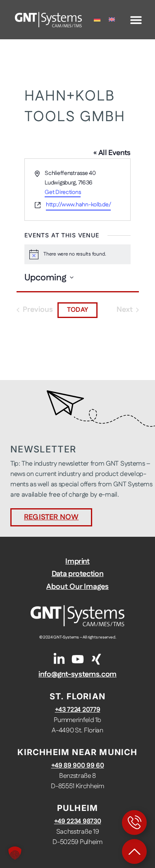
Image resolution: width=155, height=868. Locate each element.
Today (77, 310)
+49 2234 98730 (77, 821)
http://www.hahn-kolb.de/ (78, 205)
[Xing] (96, 659)
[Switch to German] (97, 19)
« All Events (112, 153)
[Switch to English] (112, 19)
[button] (136, 19)
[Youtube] (78, 659)
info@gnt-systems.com (77, 674)
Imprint (77, 561)
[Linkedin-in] (59, 659)
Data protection (78, 574)
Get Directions (63, 192)
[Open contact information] (134, 822)
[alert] (77, 254)
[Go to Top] (134, 851)
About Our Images (77, 586)
